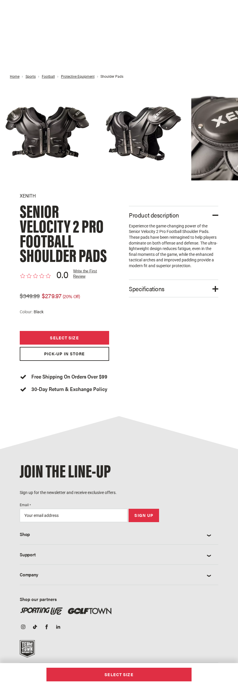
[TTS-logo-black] (27, 651)
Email (25, 505)
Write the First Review (85, 273)
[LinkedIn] (58, 627)
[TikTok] (34, 627)
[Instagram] (23, 627)
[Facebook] (46, 627)
